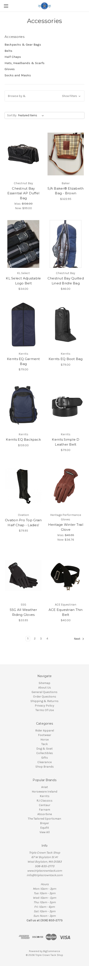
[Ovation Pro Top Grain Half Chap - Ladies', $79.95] (23, 486)
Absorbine (44, 814)
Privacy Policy (44, 705)
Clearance (44, 762)
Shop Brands (44, 766)
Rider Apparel (44, 730)
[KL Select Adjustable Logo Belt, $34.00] (23, 244)
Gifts (44, 757)
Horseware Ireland (44, 791)
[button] (44, 95)
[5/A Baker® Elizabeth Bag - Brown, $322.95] (66, 154)
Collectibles (44, 753)
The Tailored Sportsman (44, 818)
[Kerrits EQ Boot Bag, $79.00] (66, 324)
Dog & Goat (44, 748)
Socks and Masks (18, 75)
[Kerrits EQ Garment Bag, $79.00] (23, 324)
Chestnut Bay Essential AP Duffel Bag (23, 193)
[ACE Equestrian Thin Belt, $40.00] (66, 575)
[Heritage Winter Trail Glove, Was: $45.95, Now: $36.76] (66, 486)
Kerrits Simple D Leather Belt (65, 441)
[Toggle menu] (6, 6)
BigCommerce (51, 951)
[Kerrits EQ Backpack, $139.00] (23, 405)
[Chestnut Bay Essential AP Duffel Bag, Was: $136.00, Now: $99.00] (23, 154)
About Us (44, 687)
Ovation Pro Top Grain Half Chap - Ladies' (23, 522)
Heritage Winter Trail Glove (65, 527)
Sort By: (12, 115)
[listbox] (31, 115)
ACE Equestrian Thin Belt (66, 612)
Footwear (44, 735)
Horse (44, 739)
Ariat (44, 787)
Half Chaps (13, 57)
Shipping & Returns (44, 701)
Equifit (44, 828)
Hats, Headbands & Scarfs (24, 63)
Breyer (44, 823)
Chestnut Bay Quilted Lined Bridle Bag (66, 280)
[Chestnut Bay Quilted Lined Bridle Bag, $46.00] (66, 244)
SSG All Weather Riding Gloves (23, 612)
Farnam (44, 809)
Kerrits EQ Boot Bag (66, 359)
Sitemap (44, 683)
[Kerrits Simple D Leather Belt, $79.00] (66, 405)
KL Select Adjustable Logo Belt (23, 280)
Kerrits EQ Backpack (23, 439)
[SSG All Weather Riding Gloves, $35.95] (23, 575)
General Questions (44, 692)
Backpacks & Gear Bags (23, 44)
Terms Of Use (44, 710)
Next (77, 639)
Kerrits (44, 796)
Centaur (44, 805)
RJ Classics (44, 800)
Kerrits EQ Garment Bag (23, 361)
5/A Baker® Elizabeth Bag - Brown (66, 190)
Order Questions (44, 696)
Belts (8, 51)
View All (45, 832)
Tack (44, 744)
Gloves (10, 69)
